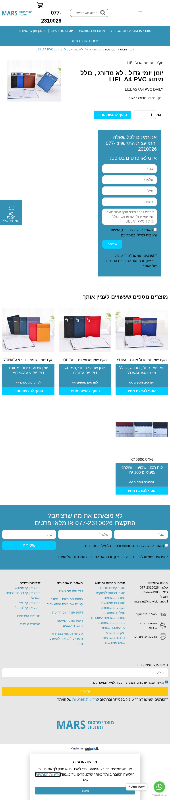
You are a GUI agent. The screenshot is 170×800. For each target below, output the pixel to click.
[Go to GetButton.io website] (159, 795)
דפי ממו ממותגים (71, 591)
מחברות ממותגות (92, 31)
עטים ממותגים (62, 31)
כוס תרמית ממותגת (111, 623)
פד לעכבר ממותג (113, 627)
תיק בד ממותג (115, 633)
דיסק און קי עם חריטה (67, 612)
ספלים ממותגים (114, 613)
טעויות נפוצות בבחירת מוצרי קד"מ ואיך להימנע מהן (66, 638)
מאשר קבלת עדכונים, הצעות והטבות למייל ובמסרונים (124, 546)
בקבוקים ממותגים (112, 608)
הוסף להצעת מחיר (112, 115)
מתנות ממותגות (114, 598)
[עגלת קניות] (40, 5)
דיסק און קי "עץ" (29, 603)
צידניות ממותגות (114, 637)
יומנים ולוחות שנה (85, 41)
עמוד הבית (127, 49)
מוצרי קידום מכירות (112, 588)
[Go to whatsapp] (159, 786)
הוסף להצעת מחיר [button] (141, 391)
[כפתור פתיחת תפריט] (140, 13)
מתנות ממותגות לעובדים (108, 618)
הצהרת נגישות (30, 624)
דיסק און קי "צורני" (27, 608)
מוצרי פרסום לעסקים (110, 593)
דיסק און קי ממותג (32, 31)
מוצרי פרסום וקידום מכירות (131, 31)
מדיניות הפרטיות (116, 261)
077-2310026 (94, 523)
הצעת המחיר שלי (11, 217)
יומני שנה (111, 49)
